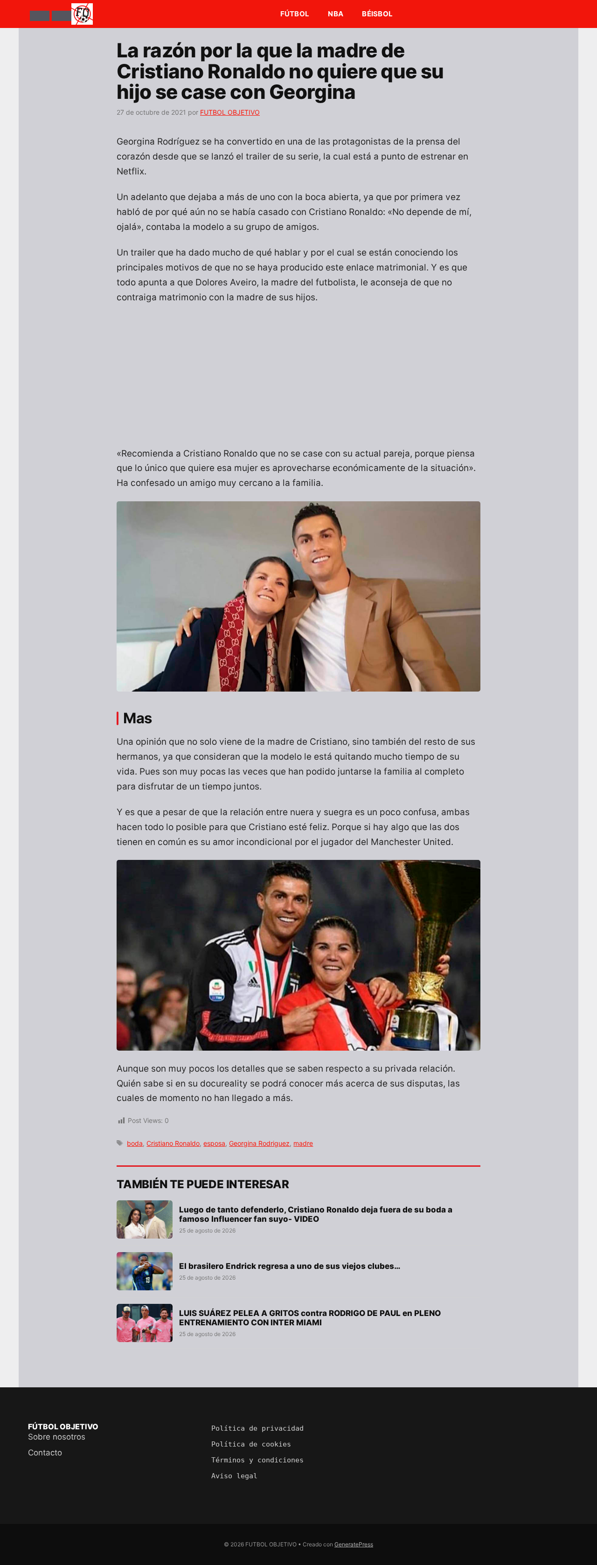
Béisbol (377, 13)
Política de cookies (251, 1444)
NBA (335, 13)
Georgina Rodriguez (259, 1143)
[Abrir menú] (39, 16)
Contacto (45, 1452)
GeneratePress (353, 1544)
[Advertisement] (298, 381)
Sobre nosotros (56, 1436)
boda (135, 1143)
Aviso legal (234, 1476)
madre (303, 1143)
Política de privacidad (257, 1428)
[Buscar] (61, 16)
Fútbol (295, 13)
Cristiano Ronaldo (173, 1143)
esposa (214, 1143)
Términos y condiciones (257, 1460)
